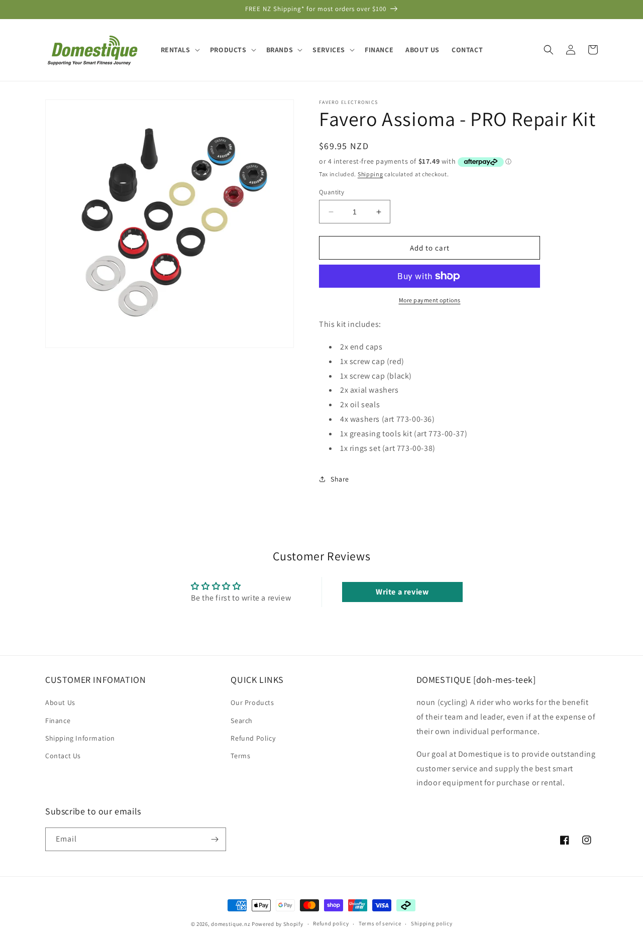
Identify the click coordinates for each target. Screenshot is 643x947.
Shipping (370, 174)
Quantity (331, 192)
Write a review (402, 591)
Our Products (252, 702)
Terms (240, 755)
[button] (179, 49)
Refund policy (331, 923)
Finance (57, 720)
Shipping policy (432, 923)
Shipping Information (80, 738)
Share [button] (340, 479)
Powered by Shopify (277, 923)
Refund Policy (253, 738)
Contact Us (63, 755)
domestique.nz (230, 923)
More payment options (430, 300)
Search (242, 720)
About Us (60, 702)
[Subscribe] (214, 839)
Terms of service (380, 923)
